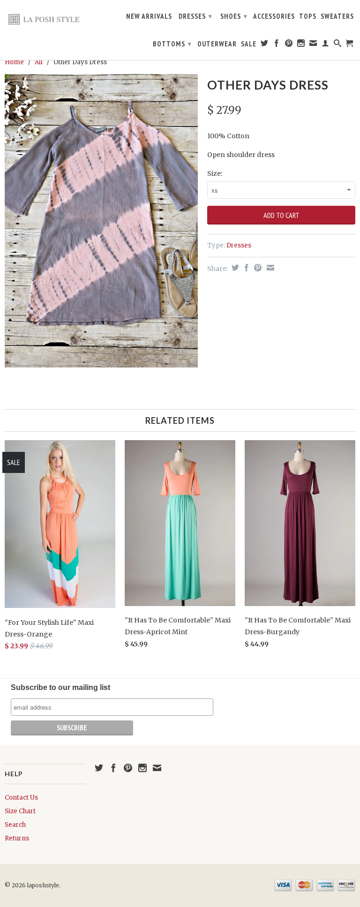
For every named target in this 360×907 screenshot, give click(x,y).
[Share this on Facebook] (245, 267)
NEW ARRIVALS (149, 16)
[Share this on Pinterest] (257, 267)
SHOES (234, 16)
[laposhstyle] (45, 19)
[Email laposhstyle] (313, 45)
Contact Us (21, 798)
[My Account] (326, 45)
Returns (17, 838)
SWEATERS (337, 16)
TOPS (307, 16)
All (39, 62)
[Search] (338, 45)
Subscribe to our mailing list (60, 687)
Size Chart (20, 811)
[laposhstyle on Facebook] (277, 45)
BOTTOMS (172, 43)
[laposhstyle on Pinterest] (289, 45)
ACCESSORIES (274, 16)
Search (15, 825)
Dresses (238, 245)
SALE (248, 44)
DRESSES (195, 16)
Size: (214, 173)
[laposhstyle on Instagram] (301, 45)
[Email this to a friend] (269, 267)
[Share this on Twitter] (234, 267)
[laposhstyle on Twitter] (265, 45)
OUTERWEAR (217, 44)
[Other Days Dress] (101, 220)
